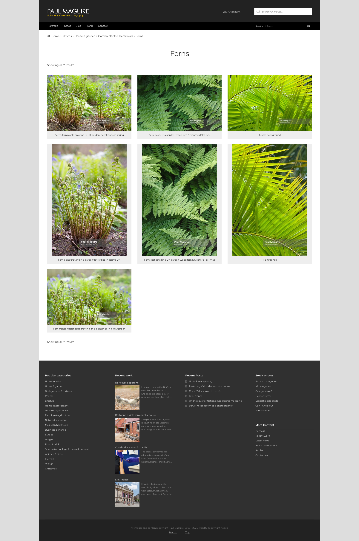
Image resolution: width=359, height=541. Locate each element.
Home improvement (56, 405)
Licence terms (263, 396)
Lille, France (195, 396)
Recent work (262, 435)
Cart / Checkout (264, 405)
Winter (49, 463)
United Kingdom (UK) (57, 410)
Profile (89, 25)
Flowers (49, 458)
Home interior (53, 381)
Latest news (262, 440)
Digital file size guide (266, 400)
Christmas (51, 468)
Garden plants (107, 36)
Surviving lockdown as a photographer (211, 405)
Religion (49, 439)
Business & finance (55, 429)
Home (55, 36)
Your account (263, 410)
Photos (66, 25)
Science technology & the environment (67, 449)
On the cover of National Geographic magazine (215, 400)
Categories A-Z (263, 391)
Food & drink (52, 444)
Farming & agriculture (57, 415)
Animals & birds (53, 454)
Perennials (126, 36)
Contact (103, 25)
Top (187, 532)
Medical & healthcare (56, 424)
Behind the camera (266, 445)
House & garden (85, 36)
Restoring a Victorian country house (209, 386)
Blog (78, 25)
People (49, 396)
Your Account (231, 11)
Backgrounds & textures (58, 391)
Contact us (261, 455)
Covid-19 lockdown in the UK (205, 391)
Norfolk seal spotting (200, 381)
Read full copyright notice (213, 527)
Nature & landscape (56, 420)
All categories (263, 386)
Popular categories (266, 381)
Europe (49, 434)
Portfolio (53, 25)
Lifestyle (49, 400)
